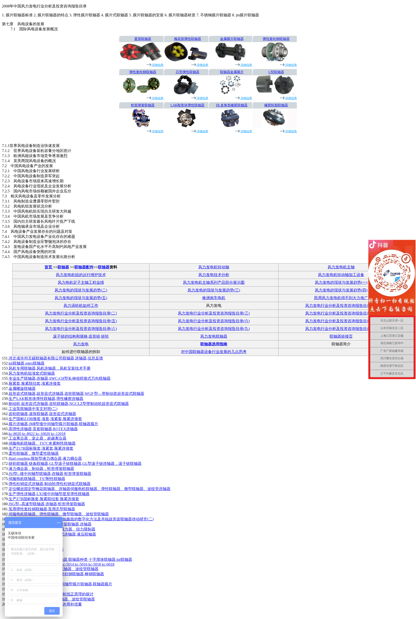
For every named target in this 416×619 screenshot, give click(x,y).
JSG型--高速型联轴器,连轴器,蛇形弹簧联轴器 (47, 504)
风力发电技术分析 (213, 275)
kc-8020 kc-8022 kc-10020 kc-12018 (37, 434)
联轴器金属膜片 (232, 72)
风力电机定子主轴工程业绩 (81, 282)
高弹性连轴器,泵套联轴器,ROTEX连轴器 (43, 429)
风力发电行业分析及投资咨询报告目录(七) (341, 321)
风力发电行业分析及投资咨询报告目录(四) (341, 313)
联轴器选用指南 (213, 344)
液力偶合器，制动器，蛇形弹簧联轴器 (41, 469)
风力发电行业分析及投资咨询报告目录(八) (81, 329)
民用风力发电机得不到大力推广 (341, 298)
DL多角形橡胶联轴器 (231, 105)
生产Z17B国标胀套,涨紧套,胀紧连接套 (41, 448)
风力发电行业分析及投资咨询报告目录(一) (341, 305)
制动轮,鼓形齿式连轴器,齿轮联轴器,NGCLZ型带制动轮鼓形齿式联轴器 (69, 404)
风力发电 (81, 344)
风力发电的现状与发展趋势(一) (341, 282)
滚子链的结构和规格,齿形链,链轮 (81, 336)
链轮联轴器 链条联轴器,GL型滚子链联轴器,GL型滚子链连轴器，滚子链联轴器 (75, 463)
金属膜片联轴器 (232, 39)
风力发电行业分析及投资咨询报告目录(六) (214, 321)
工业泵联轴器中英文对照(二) (33, 409)
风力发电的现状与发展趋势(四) (341, 290)
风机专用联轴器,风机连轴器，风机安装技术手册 (50, 368)
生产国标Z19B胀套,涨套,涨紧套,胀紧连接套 (45, 419)
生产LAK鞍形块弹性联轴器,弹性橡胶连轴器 (46, 399)
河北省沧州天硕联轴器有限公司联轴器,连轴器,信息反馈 (56, 358)
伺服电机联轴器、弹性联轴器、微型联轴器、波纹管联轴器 (59, 514)
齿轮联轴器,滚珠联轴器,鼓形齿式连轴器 (42, 414)
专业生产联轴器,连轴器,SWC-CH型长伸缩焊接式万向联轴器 (59, 378)
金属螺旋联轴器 (22, 388)
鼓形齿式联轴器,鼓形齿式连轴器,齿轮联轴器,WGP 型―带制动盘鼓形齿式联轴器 (76, 394)
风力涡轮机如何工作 (81, 305)
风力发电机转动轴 (213, 267)
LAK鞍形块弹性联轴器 (187, 105)
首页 (49, 267)
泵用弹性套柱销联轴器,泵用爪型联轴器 (42, 509)
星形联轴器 (142, 39)
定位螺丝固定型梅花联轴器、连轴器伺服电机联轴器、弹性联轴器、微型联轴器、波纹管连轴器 (89, 489)
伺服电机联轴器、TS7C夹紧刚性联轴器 (42, 443)
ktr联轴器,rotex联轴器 (27, 363)
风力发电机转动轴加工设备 (341, 275)
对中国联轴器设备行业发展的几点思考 (214, 352)
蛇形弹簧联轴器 (143, 105)
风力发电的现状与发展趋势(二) (81, 290)
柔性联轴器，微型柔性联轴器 (34, 453)
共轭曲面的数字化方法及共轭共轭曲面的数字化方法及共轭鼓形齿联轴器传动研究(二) (81, 519)
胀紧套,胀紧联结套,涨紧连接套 (35, 383)
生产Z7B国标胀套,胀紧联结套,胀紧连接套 (44, 499)
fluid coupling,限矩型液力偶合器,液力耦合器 (45, 458)
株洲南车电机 (213, 298)
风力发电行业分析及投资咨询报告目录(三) (214, 313)
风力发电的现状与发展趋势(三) (214, 290)
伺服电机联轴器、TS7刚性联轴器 (37, 479)
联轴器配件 (84, 267)
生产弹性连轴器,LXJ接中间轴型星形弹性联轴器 (49, 494)
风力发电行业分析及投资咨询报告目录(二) (81, 313)
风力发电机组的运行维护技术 (81, 275)
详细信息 (157, 65)
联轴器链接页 (341, 336)
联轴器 (63, 267)
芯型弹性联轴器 (187, 72)
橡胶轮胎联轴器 (276, 105)
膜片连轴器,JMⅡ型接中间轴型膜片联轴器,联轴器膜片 (53, 424)
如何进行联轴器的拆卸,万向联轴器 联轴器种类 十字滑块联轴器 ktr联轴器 (70, 559)
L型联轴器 (276, 72)
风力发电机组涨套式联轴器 (32, 373)
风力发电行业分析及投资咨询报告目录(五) (81, 321)
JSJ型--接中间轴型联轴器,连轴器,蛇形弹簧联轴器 (50, 474)
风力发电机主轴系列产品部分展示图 (214, 282)
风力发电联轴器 (213, 336)
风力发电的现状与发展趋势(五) (81, 298)
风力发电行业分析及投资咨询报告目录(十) (341, 329)
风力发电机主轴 (341, 267)
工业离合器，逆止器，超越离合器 (37, 438)
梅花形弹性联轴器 (187, 39)
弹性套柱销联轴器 (276, 39)
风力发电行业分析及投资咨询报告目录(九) (214, 329)
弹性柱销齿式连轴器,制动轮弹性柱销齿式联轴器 (50, 484)
